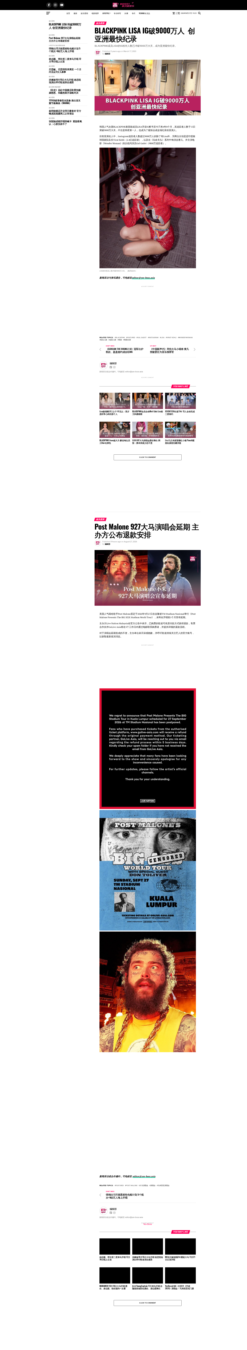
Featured (131, 337)
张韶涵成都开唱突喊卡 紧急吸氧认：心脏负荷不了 (65, 122)
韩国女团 (127, 340)
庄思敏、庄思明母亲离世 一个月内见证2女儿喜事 (65, 70)
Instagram (153, 337)
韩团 (120, 340)
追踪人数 (112, 340)
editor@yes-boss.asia (143, 277)
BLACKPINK (120, 337)
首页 (68, 13)
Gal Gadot (142, 337)
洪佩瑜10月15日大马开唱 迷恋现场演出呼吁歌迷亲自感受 (65, 81)
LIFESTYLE (105, 13)
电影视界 (95, 13)
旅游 (63, 45)
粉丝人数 (103, 340)
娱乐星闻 (84, 13)
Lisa (162, 337)
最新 (75, 13)
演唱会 (152, 1145)
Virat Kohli (172, 337)
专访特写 (117, 13)
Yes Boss (147, 1184)
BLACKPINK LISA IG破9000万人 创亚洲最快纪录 (65, 26)
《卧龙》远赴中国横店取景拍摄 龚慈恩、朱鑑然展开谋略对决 (65, 91)
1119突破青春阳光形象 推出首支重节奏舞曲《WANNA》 (65, 101)
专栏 (133, 13)
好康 (126, 13)
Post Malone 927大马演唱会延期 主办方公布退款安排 (64, 39)
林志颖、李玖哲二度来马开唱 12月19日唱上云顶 (65, 60)
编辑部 (107, 54)
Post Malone (131, 1145)
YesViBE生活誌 (144, 13)
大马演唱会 (144, 1145)
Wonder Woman (186, 337)
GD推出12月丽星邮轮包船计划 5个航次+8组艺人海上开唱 (64, 49)
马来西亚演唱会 (163, 1145)
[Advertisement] (147, 306)
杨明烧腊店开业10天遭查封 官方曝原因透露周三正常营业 (65, 112)
